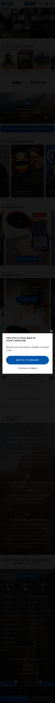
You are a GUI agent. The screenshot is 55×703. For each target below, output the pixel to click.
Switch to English (27, 360)
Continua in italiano (27, 368)
